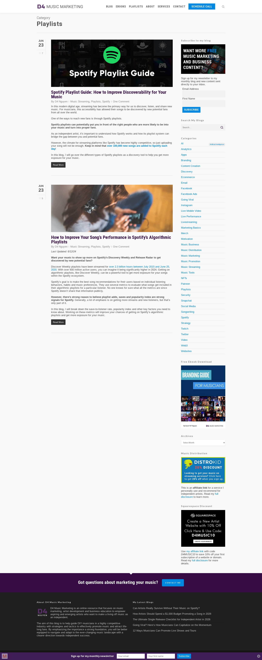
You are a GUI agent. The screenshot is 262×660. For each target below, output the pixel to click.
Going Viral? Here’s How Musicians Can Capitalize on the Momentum (172, 625)
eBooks (121, 6)
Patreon (185, 283)
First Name (188, 98)
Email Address (190, 89)
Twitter (185, 334)
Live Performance (191, 216)
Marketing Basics (191, 227)
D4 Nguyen (61, 101)
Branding (186, 160)
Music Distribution (191, 250)
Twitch (184, 328)
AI (202, 143)
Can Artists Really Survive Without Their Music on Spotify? (166, 608)
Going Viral (187, 199)
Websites (186, 351)
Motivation (187, 238)
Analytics (186, 149)
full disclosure (200, 560)
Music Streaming (79, 101)
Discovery (187, 171)
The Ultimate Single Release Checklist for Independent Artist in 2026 (171, 619)
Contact (179, 6)
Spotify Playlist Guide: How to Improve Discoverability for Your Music (108, 94)
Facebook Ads (189, 194)
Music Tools (188, 272)
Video (184, 339)
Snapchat (186, 300)
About (150, 6)
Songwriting (187, 311)
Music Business (190, 244)
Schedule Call (201, 6)
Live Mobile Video (191, 210)
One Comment (121, 101)
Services (164, 6)
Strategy (186, 323)
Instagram (186, 205)
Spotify (106, 101)
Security (185, 295)
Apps (184, 154)
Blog (109, 6)
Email (184, 182)
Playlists (136, 6)
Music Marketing (190, 255)
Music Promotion (190, 261)
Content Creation (190, 166)
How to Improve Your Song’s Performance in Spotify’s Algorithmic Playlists (111, 239)
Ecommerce (188, 177)
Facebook (186, 188)
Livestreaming (189, 222)
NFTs (184, 278)
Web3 (184, 345)
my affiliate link (194, 551)
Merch (184, 233)
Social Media (188, 306)
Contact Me (173, 583)
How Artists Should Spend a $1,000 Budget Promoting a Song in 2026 (172, 613)
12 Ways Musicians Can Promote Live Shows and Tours (164, 630)
